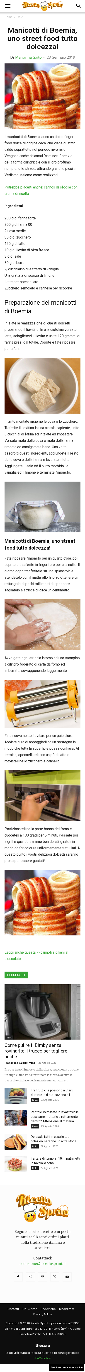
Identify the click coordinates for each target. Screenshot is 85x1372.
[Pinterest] (42, 1277)
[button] (7, 6)
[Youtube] (67, 1277)
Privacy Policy (42, 1314)
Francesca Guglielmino (20, 1062)
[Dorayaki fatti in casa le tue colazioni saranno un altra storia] (16, 1142)
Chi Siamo (29, 1309)
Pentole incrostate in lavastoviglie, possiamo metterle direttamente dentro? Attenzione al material (55, 1116)
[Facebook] (18, 1277)
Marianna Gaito (28, 57)
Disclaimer (66, 1309)
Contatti (13, 1309)
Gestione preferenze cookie (67, 1367)
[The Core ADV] (42, 1347)
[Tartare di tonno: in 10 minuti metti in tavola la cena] (16, 1164)
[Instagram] (30, 1277)
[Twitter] (54, 1277)
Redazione (48, 1309)
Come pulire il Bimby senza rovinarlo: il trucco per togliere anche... (36, 1051)
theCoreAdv (42, 1358)
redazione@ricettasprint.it (42, 1263)
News (9, 1037)
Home (8, 17)
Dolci (20, 17)
